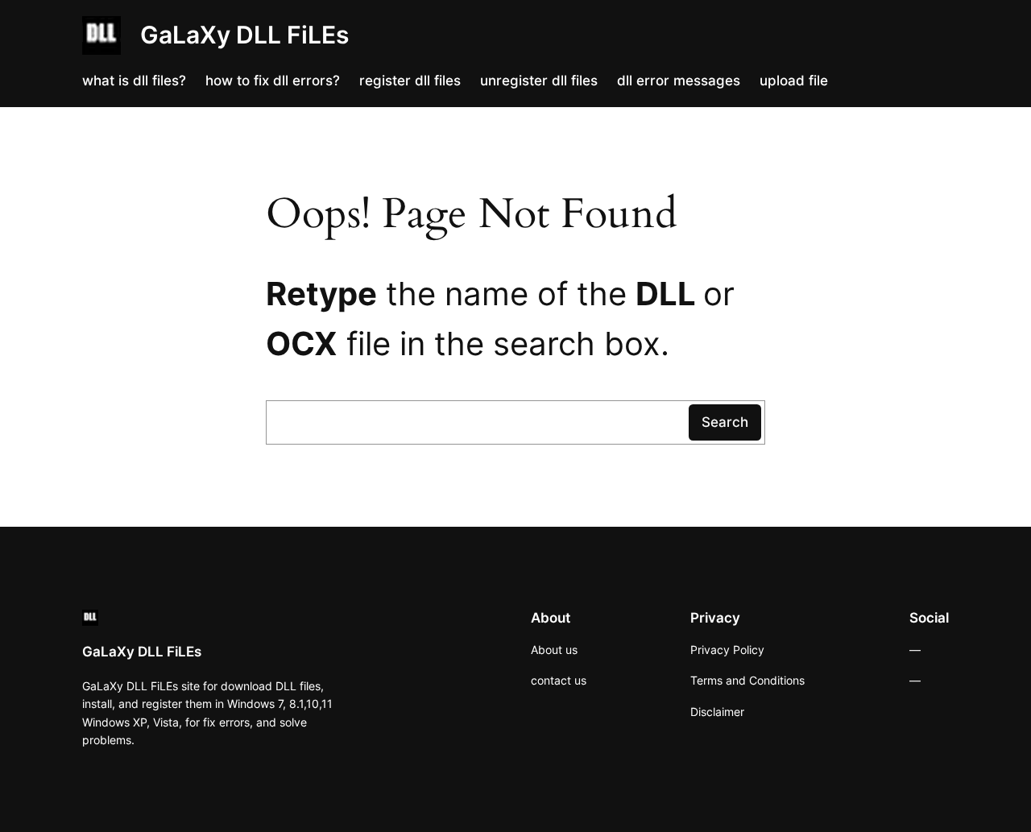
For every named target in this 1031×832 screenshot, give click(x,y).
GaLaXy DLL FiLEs (244, 34)
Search (725, 422)
